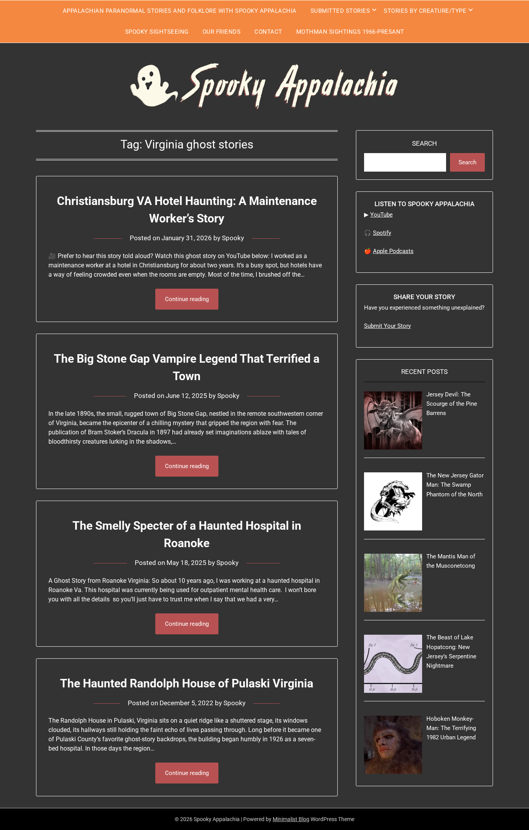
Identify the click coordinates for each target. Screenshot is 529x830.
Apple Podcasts (393, 251)
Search (424, 143)
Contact (268, 31)
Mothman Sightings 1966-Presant (350, 31)
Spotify (382, 232)
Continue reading (187, 299)
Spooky (233, 238)
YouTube (381, 214)
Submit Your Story (387, 325)
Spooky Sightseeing (157, 31)
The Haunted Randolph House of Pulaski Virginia (186, 683)
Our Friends (222, 31)
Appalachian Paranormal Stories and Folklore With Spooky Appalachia (180, 10)
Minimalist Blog (291, 819)
